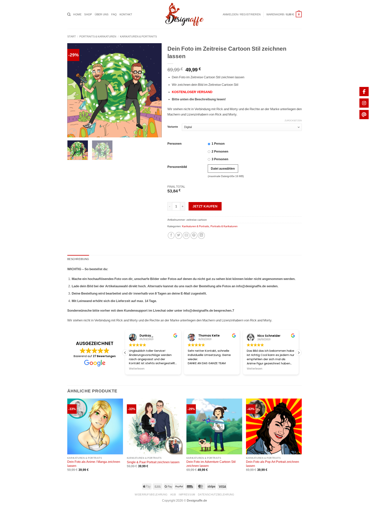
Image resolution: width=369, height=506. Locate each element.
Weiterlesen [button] (196, 369)
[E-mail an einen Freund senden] (186, 235)
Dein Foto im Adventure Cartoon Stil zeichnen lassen (211, 463)
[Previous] (74, 90)
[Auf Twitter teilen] (178, 235)
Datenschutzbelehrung (216, 494)
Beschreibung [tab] (78, 259)
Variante (172, 126)
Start (71, 36)
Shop (88, 14)
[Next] (154, 90)
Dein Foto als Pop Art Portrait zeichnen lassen (272, 463)
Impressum (187, 494)
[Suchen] (69, 14)
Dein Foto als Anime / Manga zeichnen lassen (93, 463)
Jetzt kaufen (205, 206)
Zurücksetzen (293, 120)
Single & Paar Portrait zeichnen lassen (153, 462)
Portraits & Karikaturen (97, 36)
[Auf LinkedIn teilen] (201, 235)
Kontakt (126, 14)
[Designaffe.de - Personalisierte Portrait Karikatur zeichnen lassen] (184, 14)
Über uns (102, 14)
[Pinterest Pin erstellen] (193, 235)
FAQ (114, 14)
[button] (242, 14)
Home (77, 14)
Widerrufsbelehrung (151, 494)
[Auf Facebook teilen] (171, 235)
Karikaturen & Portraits (138, 36)
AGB (173, 494)
